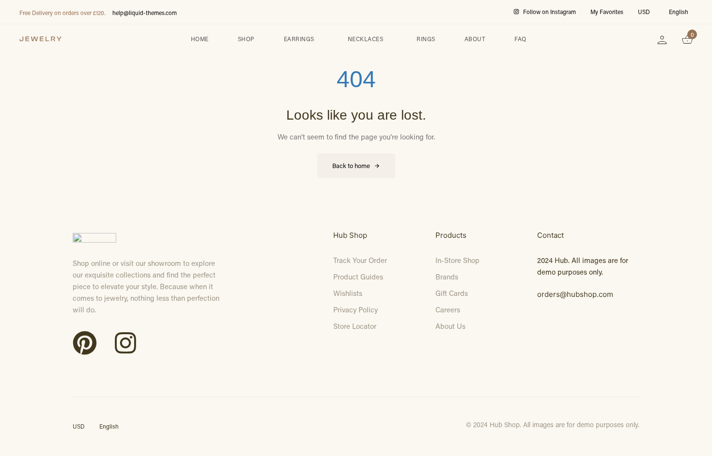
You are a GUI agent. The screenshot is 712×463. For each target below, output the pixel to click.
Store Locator (354, 326)
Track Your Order (360, 260)
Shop (246, 39)
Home (200, 39)
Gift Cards (451, 293)
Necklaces (366, 39)
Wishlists (347, 293)
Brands (446, 276)
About (475, 39)
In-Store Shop (457, 260)
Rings (426, 39)
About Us (450, 326)
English (678, 11)
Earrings (299, 39)
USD (644, 11)
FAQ (520, 39)
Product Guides (358, 276)
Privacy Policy (355, 309)
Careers (447, 309)
